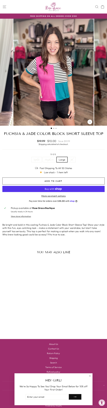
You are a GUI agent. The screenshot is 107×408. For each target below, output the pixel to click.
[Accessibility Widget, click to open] (102, 403)
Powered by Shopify (53, 406)
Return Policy (53, 353)
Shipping (43, 144)
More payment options (53, 195)
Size (53, 154)
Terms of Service (53, 367)
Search (53, 362)
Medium (49, 159)
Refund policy (53, 372)
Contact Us (53, 348)
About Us (53, 344)
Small (37, 159)
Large (62, 159)
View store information (21, 216)
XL (71, 159)
